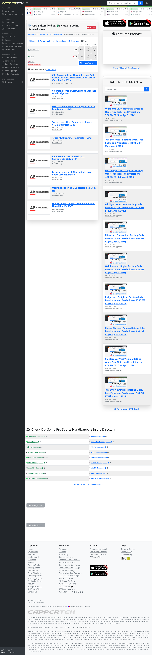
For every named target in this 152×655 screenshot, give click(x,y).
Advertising (63, 554)
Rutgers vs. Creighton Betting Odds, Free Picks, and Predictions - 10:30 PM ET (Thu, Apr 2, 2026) (125, 300)
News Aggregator (11, 70)
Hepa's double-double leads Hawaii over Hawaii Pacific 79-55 (73, 205)
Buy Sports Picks (35, 586)
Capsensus (75, 41)
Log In (12, 652)
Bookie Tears (10, 49)
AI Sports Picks (96, 557)
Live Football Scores (98, 554)
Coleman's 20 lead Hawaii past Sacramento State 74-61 (68, 157)
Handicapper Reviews (14, 43)
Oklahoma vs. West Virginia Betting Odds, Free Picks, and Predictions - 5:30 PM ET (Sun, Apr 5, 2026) (124, 112)
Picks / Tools (87, 63)
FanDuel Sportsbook (98, 551)
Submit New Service (67, 562)
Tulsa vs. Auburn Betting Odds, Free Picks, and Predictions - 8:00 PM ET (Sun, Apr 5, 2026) (124, 143)
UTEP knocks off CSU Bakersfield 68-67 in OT (74, 189)
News (85, 41)
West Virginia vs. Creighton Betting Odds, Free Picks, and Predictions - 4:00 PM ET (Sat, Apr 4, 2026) (124, 173)
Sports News (9, 29)
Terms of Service (128, 549)
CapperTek (31, 34)
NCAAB (32, 62)
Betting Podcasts (11, 74)
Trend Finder (9, 61)
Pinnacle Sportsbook (98, 549)
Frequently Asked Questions (70, 573)
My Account (9, 11)
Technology (63, 549)
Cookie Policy (126, 554)
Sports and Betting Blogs (69, 568)
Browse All (9, 82)
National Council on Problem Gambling (78, 627)
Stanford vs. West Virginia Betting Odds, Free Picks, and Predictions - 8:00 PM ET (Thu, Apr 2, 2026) (123, 362)
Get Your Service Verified (69, 560)
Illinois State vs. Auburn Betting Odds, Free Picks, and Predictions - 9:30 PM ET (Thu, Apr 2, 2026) (125, 331)
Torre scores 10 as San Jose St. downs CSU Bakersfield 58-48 (72, 123)
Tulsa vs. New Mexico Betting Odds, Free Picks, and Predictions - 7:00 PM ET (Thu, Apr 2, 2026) (124, 393)
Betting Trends (10, 57)
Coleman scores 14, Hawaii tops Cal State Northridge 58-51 (74, 92)
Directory (8, 40)
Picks (33, 41)
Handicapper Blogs (67, 570)
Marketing (63, 551)
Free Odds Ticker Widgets (69, 576)
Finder (51, 41)
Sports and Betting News (69, 565)
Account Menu (11, 14)
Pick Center (9, 22)
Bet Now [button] (92, 27)
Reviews (31, 562)
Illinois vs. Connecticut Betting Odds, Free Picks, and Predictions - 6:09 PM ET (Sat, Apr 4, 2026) (124, 238)
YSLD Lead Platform (67, 581)
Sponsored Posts (66, 557)
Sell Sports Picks (34, 589)
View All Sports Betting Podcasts (127, 68)
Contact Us (32, 592)
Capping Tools (34, 565)
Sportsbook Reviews (13, 46)
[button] (147, 3)
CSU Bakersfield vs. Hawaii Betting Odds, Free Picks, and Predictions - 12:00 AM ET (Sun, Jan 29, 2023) (74, 78)
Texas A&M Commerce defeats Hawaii (72, 137)
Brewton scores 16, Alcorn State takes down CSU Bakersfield (72, 173)
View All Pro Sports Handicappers (88, 485)
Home (30, 549)
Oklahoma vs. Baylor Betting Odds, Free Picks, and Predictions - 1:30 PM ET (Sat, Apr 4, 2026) (124, 269)
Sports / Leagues (11, 25)
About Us (31, 584)
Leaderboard (9, 37)
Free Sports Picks (66, 578)
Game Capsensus (11, 67)
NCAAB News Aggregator (54, 34)
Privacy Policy (126, 551)
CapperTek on (64, 586)
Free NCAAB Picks (58, 83)
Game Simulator (11, 64)
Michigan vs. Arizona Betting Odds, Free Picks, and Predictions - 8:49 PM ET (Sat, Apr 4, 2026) (124, 207)
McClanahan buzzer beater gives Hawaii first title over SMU (73, 108)
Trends (42, 41)
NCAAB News (41, 34)
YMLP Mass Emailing (67, 584)
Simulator (62, 41)
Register (4, 652)
